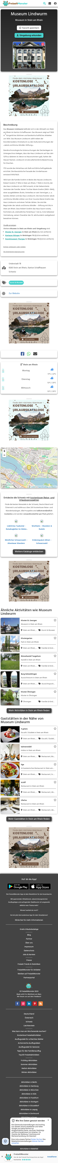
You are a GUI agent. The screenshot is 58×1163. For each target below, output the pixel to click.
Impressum (29, 946)
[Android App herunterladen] (18, 889)
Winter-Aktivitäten (29, 1072)
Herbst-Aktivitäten (29, 1068)
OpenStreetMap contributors (47, 487)
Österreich (29, 1017)
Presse (29, 960)
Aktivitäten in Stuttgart (29, 1101)
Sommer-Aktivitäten (29, 1064)
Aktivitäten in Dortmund (29, 1113)
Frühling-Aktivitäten (29, 1060)
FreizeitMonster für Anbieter (29, 969)
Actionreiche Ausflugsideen (29, 1043)
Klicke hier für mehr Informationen (29, 920)
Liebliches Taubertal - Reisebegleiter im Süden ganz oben (16, 529)
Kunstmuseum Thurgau (15, 239)
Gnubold (24, 67)
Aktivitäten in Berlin (29, 1082)
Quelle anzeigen (9, 225)
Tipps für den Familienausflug (29, 1051)
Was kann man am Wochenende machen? (29, 1031)
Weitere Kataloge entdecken (29, 551)
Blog (29, 935)
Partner (29, 938)
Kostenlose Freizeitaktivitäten (29, 1035)
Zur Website (14, 293)
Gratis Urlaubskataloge (29, 929)
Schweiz (29, 1021)
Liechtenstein (29, 1025)
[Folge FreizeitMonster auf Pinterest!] (35, 1003)
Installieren (52, 1156)
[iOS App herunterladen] (40, 889)
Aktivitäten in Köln (29, 1094)
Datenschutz (29, 950)
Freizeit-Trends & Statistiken (29, 964)
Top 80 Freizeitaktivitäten (29, 1054)
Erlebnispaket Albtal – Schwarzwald (41, 542)
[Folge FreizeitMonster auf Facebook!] (17, 1003)
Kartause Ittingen (12, 235)
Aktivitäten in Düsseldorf (29, 1105)
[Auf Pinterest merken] (43, 44)
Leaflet (33, 487)
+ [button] (4, 451)
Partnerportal (29, 977)
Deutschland (29, 1014)
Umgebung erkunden (30, 35)
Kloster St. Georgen (13, 232)
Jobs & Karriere (29, 954)
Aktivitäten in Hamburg (29, 1086)
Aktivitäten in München (29, 1090)
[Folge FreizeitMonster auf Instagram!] (23, 1003)
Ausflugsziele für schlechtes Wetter (29, 1039)
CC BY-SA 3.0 (32, 67)
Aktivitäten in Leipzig (29, 1109)
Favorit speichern (30, 28)
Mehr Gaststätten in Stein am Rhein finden (29, 819)
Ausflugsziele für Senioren (29, 1047)
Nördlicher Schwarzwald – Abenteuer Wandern (16, 542)
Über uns (29, 942)
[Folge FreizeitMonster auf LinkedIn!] (29, 1003)
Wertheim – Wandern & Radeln (42, 528)
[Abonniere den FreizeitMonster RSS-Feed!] (40, 1003)
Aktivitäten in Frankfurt (29, 1097)
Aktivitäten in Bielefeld (29, 1148)
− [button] (4, 455)
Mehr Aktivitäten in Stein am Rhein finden (29, 710)
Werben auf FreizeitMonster (29, 973)
